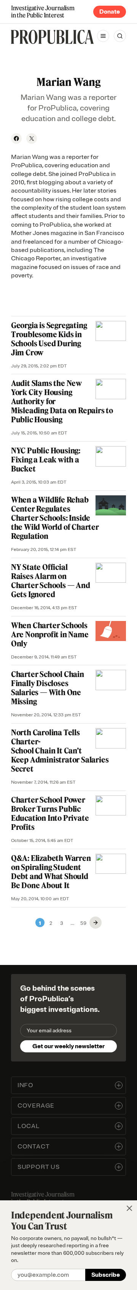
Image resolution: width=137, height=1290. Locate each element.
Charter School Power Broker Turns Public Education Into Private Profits (50, 813)
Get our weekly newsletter (68, 1046)
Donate (109, 12)
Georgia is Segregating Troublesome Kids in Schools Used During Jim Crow (49, 339)
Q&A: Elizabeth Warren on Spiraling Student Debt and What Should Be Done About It (51, 871)
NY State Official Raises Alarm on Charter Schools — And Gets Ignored (50, 580)
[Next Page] (95, 923)
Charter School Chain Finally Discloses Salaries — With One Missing (47, 687)
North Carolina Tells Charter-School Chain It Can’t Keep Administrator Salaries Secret (60, 750)
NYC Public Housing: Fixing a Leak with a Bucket (45, 459)
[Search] (120, 36)
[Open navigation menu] (103, 36)
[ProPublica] (52, 37)
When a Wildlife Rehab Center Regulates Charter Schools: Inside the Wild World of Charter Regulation (55, 518)
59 (83, 922)
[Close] (129, 1208)
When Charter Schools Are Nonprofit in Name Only (50, 634)
